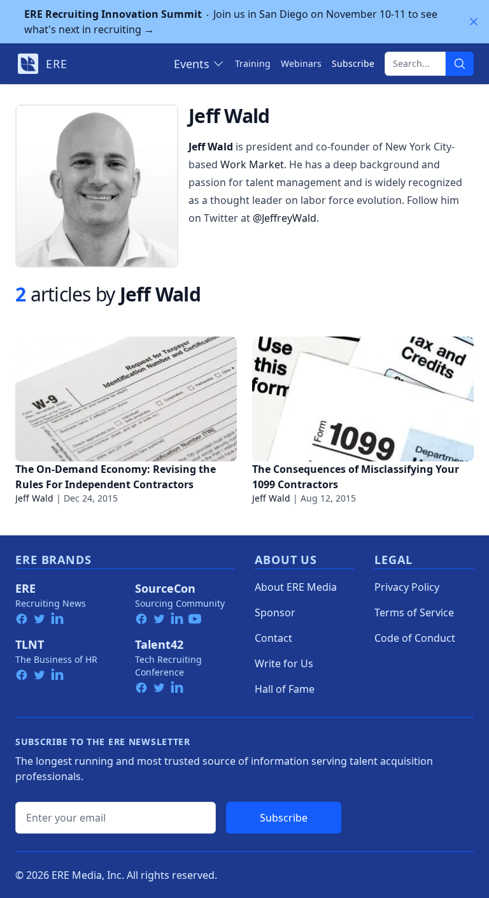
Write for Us (284, 663)
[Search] (460, 64)
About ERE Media (296, 587)
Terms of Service (414, 612)
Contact (273, 638)
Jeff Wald (34, 498)
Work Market (252, 164)
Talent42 (159, 644)
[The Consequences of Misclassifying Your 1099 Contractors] (363, 399)
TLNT (29, 644)
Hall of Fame (285, 689)
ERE (25, 588)
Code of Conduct (414, 638)
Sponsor (275, 612)
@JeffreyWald (284, 218)
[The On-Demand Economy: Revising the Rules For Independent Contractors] (126, 399)
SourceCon (165, 588)
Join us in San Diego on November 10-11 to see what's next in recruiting (230, 21)
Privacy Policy (406, 587)
